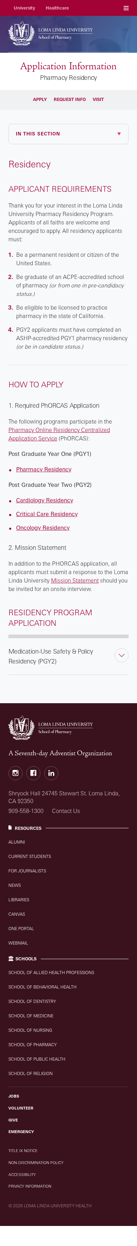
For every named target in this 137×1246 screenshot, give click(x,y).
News (14, 885)
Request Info (70, 99)
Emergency (21, 1131)
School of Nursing (30, 1030)
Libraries (18, 899)
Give (13, 1120)
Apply (40, 99)
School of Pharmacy (32, 1044)
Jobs (13, 1096)
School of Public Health (36, 1059)
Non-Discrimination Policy (36, 1162)
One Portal (21, 928)
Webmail (18, 943)
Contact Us (66, 810)
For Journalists (27, 870)
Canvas (16, 914)
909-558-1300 (26, 810)
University (24, 8)
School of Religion (30, 1073)
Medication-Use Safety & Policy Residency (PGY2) (50, 656)
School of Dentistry (32, 1001)
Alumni (16, 842)
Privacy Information (29, 1186)
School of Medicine (30, 1015)
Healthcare (57, 8)
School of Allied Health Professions (51, 972)
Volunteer (20, 1108)
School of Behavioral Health (42, 987)
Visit (98, 99)
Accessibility (22, 1174)
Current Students (29, 856)
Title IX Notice (23, 1150)
